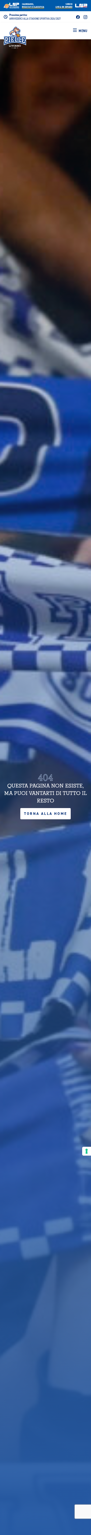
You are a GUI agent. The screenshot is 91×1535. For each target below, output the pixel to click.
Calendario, (33, 5)
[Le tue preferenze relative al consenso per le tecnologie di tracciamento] (86, 1151)
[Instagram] (85, 16)
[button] (80, 31)
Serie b (64, 5)
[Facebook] (78, 16)
